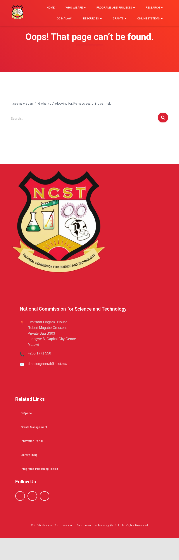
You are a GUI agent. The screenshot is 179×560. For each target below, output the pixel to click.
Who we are (74, 7)
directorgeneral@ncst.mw (47, 364)
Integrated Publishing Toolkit (39, 468)
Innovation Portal (32, 440)
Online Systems (148, 18)
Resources (91, 18)
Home (51, 7)
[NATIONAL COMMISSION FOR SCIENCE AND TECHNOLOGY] (17, 13)
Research (153, 7)
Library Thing (29, 454)
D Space (26, 413)
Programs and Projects (114, 7)
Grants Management (34, 427)
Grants (118, 18)
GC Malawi (64, 18)
